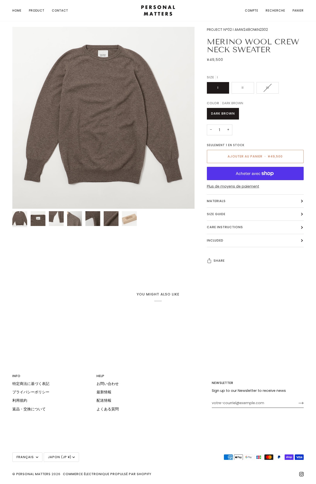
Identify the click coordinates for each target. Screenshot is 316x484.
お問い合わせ (108, 383)
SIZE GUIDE (216, 214)
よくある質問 (108, 409)
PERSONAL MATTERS (33, 474)
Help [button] (100, 376)
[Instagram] (301, 474)
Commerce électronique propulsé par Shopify (107, 474)
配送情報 (104, 400)
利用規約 (19, 400)
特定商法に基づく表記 (30, 383)
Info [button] (16, 376)
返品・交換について (29, 409)
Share (219, 261)
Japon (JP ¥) (59, 457)
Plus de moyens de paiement (233, 186)
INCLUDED (215, 240)
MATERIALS (216, 201)
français (26, 457)
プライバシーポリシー (30, 392)
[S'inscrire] (297, 403)
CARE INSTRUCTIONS (225, 227)
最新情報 (104, 392)
